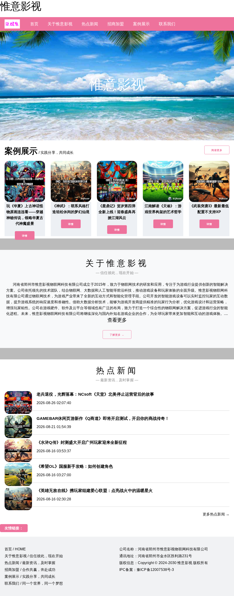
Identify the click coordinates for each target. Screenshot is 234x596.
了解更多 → (117, 334)
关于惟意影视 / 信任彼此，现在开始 (34, 556)
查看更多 (117, 320)
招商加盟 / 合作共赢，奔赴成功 (30, 570)
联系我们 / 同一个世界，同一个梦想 (34, 583)
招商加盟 (115, 24)
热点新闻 (90, 24)
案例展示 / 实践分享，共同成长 (30, 576)
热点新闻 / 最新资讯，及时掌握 (30, 563)
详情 (24, 235)
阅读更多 (216, 150)
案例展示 (141, 24)
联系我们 (167, 24)
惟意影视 (20, 6)
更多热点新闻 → (216, 514)
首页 (34, 24)
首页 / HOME (15, 549)
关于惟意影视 (60, 24)
